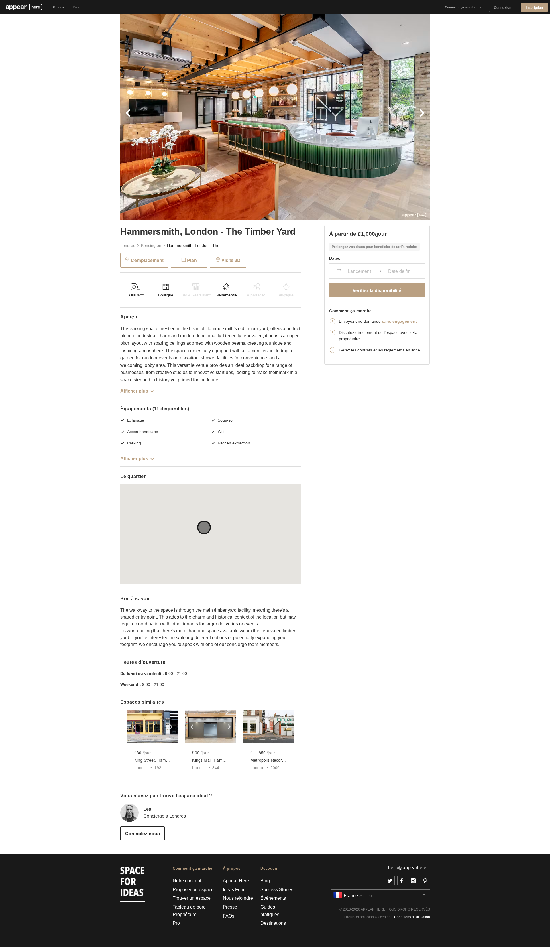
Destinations (273, 923)
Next (352, 117)
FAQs (228, 915)
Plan (192, 260)
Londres (127, 245)
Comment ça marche (460, 7)
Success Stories (276, 889)
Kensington (151, 245)
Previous (197, 117)
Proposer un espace (193, 889)
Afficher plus (134, 391)
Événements (273, 898)
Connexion (502, 7)
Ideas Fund (234, 889)
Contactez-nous (142, 833)
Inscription (534, 7)
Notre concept (187, 880)
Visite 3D (231, 260)
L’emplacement (147, 260)
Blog (76, 7)
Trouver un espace (192, 898)
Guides (58, 7)
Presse (230, 907)
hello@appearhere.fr (409, 867)
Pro (176, 923)
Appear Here (236, 880)
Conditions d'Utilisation (412, 917)
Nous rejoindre (238, 898)
